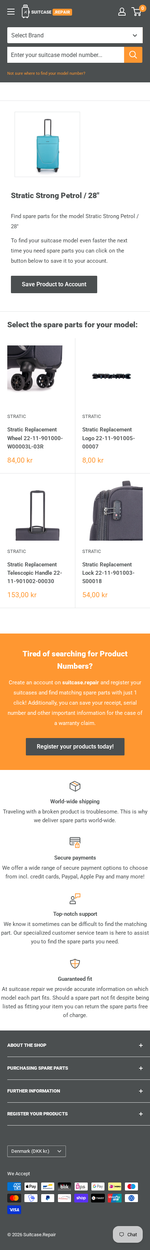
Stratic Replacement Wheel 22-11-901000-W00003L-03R (35, 438)
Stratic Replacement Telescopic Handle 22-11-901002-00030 (34, 573)
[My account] (122, 12)
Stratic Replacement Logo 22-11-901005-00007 (108, 438)
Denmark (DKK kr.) (30, 1151)
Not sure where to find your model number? (46, 73)
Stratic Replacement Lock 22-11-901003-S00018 (108, 573)
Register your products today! (75, 746)
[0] (136, 11)
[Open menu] (11, 12)
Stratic (16, 416)
